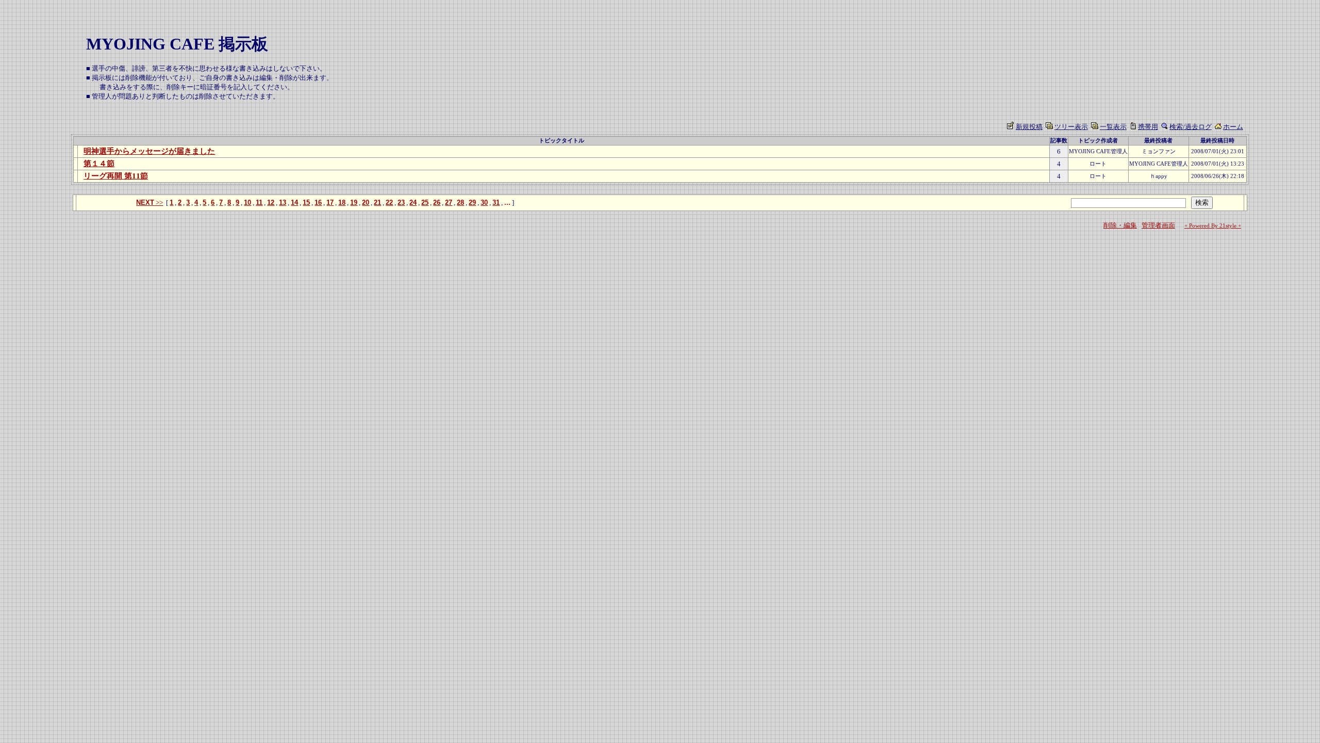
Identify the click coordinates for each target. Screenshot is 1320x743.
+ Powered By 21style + (1212, 226)
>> (149, 202)
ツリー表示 (1071, 127)
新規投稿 (1029, 127)
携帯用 (1148, 127)
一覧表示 (1113, 127)
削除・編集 (1120, 225)
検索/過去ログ (1190, 127)
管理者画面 (1158, 225)
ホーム (1233, 127)
